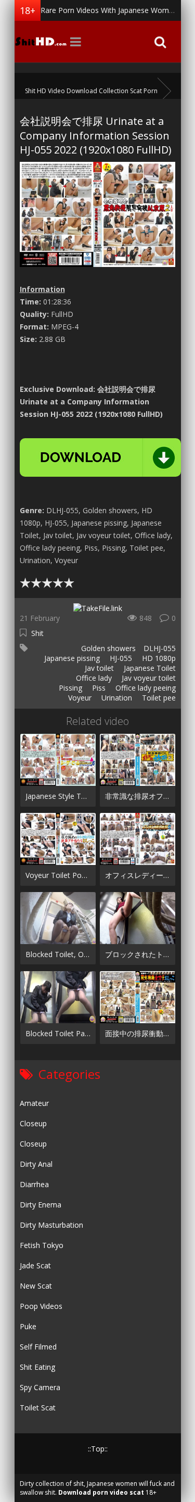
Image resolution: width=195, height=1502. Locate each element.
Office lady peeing (144, 688)
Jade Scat (35, 1265)
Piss (98, 688)
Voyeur (79, 698)
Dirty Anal (36, 1164)
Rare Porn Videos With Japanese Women (109, 10)
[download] (100, 457)
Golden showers (107, 648)
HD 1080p (158, 658)
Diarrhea (34, 1184)
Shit (37, 633)
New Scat (36, 1286)
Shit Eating (37, 1367)
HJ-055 (120, 658)
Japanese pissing (71, 658)
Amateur (34, 1103)
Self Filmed (38, 1347)
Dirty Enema (40, 1205)
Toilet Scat (38, 1407)
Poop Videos (41, 1306)
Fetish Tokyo (41, 1245)
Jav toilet (98, 668)
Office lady (93, 678)
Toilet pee (158, 698)
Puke (28, 1326)
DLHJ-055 (160, 648)
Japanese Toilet (149, 668)
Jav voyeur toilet (148, 678)
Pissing (69, 688)
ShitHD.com (41, 41)
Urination (115, 698)
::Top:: (98, 1449)
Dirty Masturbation (51, 1225)
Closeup (33, 1123)
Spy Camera (40, 1387)
